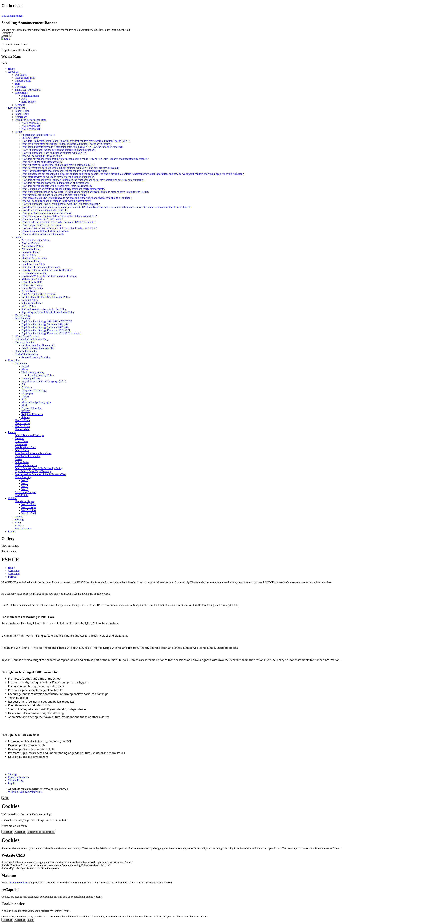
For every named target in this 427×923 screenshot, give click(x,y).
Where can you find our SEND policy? (42, 219)
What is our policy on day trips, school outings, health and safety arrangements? (63, 188)
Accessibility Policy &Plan (35, 240)
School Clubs (22, 450)
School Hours (22, 113)
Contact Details (23, 80)
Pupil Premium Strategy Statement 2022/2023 (45, 324)
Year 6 (24, 489)
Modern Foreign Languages (36, 402)
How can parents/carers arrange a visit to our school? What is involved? (59, 228)
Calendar (19, 438)
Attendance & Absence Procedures (33, 453)
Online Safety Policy (32, 288)
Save (30, 920)
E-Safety (19, 525)
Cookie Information (18, 777)
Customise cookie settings (41, 832)
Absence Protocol (30, 243)
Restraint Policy (29, 300)
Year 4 (24, 483)
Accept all (20, 832)
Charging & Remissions (34, 258)
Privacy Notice (29, 291)
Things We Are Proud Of (28, 89)
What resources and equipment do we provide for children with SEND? (59, 216)
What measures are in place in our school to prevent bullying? (53, 194)
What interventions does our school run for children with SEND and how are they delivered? (70, 167)
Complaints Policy (31, 261)
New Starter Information (27, 456)
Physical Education (31, 408)
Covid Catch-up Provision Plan (37, 348)
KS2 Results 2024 (31, 122)
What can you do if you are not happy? (41, 225)
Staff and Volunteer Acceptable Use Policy (43, 309)
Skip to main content (12, 15)
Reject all (7, 832)
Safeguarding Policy (32, 303)
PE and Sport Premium (27, 336)
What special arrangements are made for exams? (46, 213)
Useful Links (21, 495)
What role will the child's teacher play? (41, 161)
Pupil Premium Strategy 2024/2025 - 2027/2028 (46, 321)
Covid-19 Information (26, 354)
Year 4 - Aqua (28, 507)
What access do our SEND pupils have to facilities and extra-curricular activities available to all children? (76, 197)
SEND (18, 131)
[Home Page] (5, 38)
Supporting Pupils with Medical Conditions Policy (47, 312)
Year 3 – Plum (22, 420)
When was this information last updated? (42, 234)
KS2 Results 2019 (31, 125)
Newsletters (21, 444)
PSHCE (25, 411)
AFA (24, 98)
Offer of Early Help (31, 282)
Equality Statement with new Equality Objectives (47, 270)
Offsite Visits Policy (31, 285)
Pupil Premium (22, 318)
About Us (13, 71)
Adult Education (30, 95)
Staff (17, 83)
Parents (12, 432)
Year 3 (24, 480)
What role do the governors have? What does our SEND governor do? (58, 222)
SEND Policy (28, 306)
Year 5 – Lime (22, 426)
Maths (24, 369)
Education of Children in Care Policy (40, 267)
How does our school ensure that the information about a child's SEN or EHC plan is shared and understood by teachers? (85, 158)
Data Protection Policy (33, 264)
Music (24, 405)
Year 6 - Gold (28, 513)
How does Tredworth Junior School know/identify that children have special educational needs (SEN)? (75, 140)
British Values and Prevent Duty (32, 339)
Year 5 (24, 486)
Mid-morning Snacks (32, 279)
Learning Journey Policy (41, 375)
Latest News (21, 441)
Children (12, 498)
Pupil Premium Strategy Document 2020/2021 (45, 330)
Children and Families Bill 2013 (38, 134)
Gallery (19, 516)
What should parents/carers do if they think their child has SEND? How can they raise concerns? (72, 146)
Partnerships (21, 92)
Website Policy (16, 780)
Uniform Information (26, 465)
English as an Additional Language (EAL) (43, 381)
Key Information (17, 107)
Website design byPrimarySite (25, 791)
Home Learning (23, 477)
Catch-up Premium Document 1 (38, 345)
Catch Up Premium (25, 342)
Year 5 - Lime (28, 510)
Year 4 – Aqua (22, 423)
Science (25, 417)
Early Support (28, 101)
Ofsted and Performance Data (30, 119)
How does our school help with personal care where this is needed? (56, 185)
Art (23, 384)
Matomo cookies (18, 882)
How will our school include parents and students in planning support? (58, 149)
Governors (20, 86)
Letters (18, 459)
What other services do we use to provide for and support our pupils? (57, 176)
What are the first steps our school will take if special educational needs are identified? (66, 143)
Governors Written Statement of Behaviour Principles (49, 276)
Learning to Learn (30, 378)
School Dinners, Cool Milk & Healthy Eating (38, 468)
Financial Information (26, 351)
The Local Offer (30, 137)
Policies (19, 237)
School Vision (22, 110)
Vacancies (20, 104)
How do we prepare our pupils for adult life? (44, 210)
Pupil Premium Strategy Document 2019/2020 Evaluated (51, 333)
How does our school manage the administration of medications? (55, 182)
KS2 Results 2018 (31, 128)
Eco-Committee (23, 528)
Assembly (26, 387)
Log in (11, 531)
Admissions (21, 116)
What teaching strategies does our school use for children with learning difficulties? (64, 170)
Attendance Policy (31, 249)
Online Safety (22, 462)
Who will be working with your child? (41, 155)
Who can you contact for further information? (45, 231)
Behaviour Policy (30, 252)
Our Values (21, 74)
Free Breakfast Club (25, 447)
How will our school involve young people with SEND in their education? (60, 203)
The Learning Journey (33, 372)
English (25, 366)
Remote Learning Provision (35, 357)
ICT (23, 399)
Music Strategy (23, 315)
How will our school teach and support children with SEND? (53, 152)
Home (11, 68)
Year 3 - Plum (28, 504)
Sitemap (12, 774)
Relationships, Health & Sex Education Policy (45, 297)
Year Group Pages (24, 501)
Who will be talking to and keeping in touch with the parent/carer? (56, 200)
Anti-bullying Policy (32, 246)
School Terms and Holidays (29, 435)
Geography (27, 393)
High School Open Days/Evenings (33, 471)
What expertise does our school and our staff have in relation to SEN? (58, 164)
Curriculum (14, 360)
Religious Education (32, 414)
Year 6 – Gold (22, 429)
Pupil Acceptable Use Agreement (38, 294)
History (25, 396)
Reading (19, 519)
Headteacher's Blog (25, 77)
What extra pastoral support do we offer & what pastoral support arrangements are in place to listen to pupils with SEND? (85, 191)
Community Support (25, 492)
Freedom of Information (34, 273)
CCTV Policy (28, 255)
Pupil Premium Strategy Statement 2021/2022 (45, 327)
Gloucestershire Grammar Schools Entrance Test (40, 474)
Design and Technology (34, 390)
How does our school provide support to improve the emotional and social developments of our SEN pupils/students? (82, 179)
